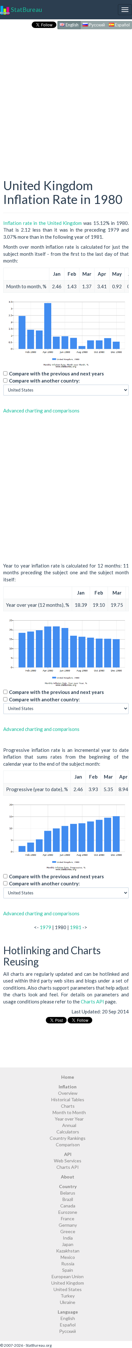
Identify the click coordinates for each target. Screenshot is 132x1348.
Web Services (67, 1160)
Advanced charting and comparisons (41, 410)
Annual (69, 1125)
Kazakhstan (67, 1250)
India (68, 1238)
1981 (75, 927)
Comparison (68, 1144)
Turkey (68, 1295)
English (71, 24)
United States (68, 1289)
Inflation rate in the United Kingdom (42, 223)
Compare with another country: (44, 380)
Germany (68, 1225)
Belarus (67, 1193)
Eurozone (67, 1212)
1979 (45, 927)
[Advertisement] (66, 97)
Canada (67, 1205)
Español (122, 24)
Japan (67, 1244)
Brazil (67, 1199)
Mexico (68, 1257)
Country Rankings (68, 1138)
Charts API (92, 1001)
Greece (67, 1231)
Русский (96, 24)
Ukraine (67, 1302)
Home (67, 1077)
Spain (67, 1270)
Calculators (67, 1131)
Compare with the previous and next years (56, 373)
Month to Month (69, 1112)
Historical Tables (67, 1099)
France (67, 1218)
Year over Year (69, 1119)
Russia (67, 1263)
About (67, 1176)
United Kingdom (67, 1283)
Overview (68, 1093)
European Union (68, 1276)
